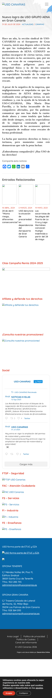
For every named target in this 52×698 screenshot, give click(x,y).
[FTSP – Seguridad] (26, 479)
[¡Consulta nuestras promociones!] (26, 352)
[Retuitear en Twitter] (12, 392)
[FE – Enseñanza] (26, 529)
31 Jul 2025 (15, 429)
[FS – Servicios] (26, 504)
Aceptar (9, 693)
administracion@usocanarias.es (19, 585)
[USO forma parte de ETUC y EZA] (20, 552)
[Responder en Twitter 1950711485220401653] (7, 454)
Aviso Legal (13, 636)
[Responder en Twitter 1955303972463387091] (7, 418)
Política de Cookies (25, 639)
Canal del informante (26, 642)
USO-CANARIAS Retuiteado (25, 392)
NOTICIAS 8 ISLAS (20, 397)
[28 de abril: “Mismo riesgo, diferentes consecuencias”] (9, 194)
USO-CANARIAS (19, 427)
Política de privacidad (34, 636)
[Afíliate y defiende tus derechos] (26, 316)
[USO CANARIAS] (13, 4)
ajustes (39, 688)
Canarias (39, 24)
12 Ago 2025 (16, 399)
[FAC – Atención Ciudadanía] (26, 492)
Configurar (23, 693)
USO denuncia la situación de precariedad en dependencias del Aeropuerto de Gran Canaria (26, 223)
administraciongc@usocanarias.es (21, 613)
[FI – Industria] (26, 516)
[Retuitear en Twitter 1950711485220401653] (13, 454)
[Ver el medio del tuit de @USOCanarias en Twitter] (7, 447)
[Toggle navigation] (47, 4)
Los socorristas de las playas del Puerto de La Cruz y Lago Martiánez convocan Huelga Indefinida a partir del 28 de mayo (42, 225)
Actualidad (27, 24)
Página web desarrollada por (33, 652)
